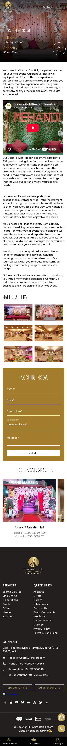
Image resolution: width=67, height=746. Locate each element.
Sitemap (39, 624)
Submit (33, 453)
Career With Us (42, 620)
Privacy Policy (42, 629)
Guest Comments (44, 612)
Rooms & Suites (12, 591)
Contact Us (40, 608)
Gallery (38, 600)
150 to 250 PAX (11, 52)
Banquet (8, 616)
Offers (6, 608)
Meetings (8, 612)
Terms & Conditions (45, 633)
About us (39, 591)
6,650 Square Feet (13, 42)
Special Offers (17, 687)
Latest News (41, 604)
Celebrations (10, 600)
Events (6, 604)
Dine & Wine (10, 596)
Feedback (39, 616)
